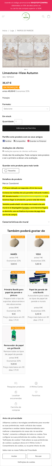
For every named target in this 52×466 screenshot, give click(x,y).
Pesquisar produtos (16, 386)
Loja (12, 30)
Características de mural (15, 221)
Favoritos (36, 395)
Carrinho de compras (16, 408)
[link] (26, 461)
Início (4, 30)
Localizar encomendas (16, 397)
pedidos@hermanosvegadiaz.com (32, 196)
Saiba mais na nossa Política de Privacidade (20, 450)
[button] (26, 16)
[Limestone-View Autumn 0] (26, 51)
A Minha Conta (36, 386)
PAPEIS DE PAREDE (25, 30)
